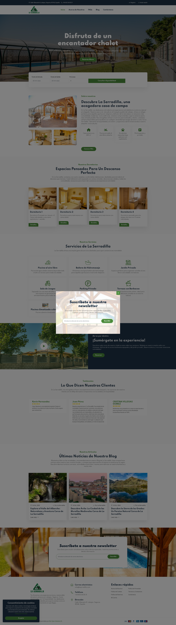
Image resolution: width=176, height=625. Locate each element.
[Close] (118, 293)
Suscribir (107, 321)
